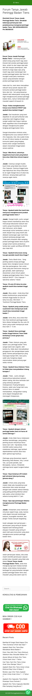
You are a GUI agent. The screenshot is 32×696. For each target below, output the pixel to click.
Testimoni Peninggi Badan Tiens (14, 302)
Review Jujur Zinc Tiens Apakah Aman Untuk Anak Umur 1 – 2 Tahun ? (16, 674)
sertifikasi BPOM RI (22, 246)
